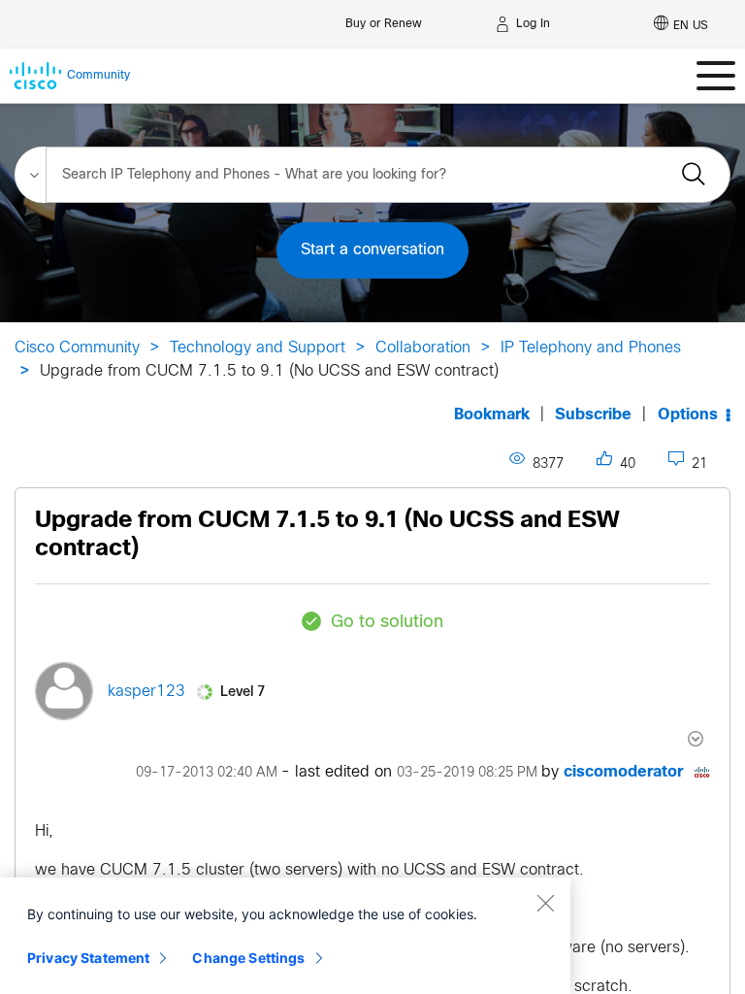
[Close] (545, 902)
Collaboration (422, 348)
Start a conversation (372, 250)
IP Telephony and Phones (591, 348)
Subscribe (593, 415)
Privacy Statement (88, 957)
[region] (285, 936)
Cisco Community (77, 348)
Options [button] (688, 415)
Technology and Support (257, 348)
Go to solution (387, 622)
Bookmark (492, 415)
